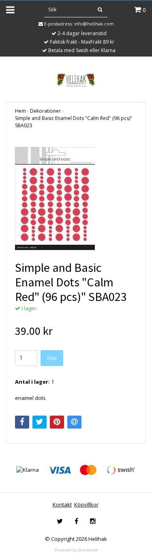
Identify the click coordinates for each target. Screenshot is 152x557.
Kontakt (62, 504)
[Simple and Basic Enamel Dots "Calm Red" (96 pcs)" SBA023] (76, 198)
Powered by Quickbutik (76, 550)
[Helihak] (76, 80)
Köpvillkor (86, 504)
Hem (20, 110)
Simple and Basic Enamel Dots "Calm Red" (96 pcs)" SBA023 (73, 122)
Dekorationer (45, 110)
